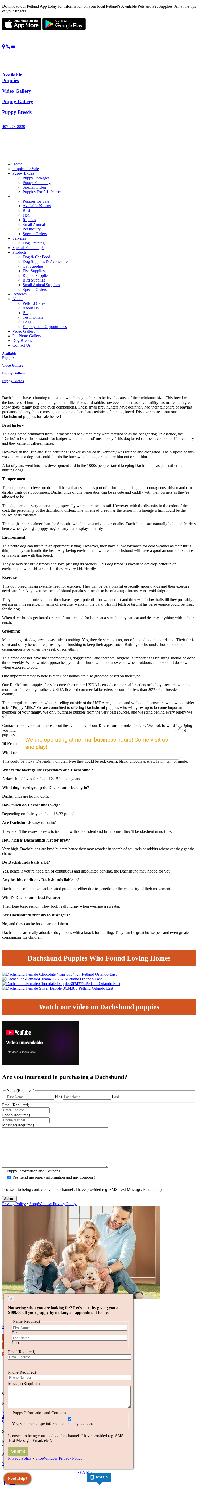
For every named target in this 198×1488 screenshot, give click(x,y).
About (17, 299)
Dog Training (34, 243)
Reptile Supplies (36, 275)
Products (19, 252)
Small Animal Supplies (41, 285)
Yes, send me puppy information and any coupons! (53, 1177)
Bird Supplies (34, 280)
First (58, 1096)
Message (18, 1125)
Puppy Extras (23, 173)
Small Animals (34, 224)
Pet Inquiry (32, 229)
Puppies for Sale (25, 168)
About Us (31, 308)
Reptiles (29, 220)
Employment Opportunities (45, 326)
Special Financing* (28, 247)
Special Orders (35, 187)
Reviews (19, 294)
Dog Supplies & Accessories (46, 261)
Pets (15, 196)
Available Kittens (37, 206)
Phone (16, 1115)
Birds (27, 210)
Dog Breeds (22, 340)
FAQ (27, 322)
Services (19, 238)
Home (17, 164)
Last (115, 1096)
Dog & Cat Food (36, 257)
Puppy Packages (36, 178)
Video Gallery (23, 331)
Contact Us (21, 345)
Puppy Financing (37, 182)
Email (15, 1105)
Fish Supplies (34, 271)
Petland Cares (34, 303)
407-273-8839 (13, 126)
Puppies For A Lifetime (42, 192)
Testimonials (33, 317)
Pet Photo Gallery (26, 336)
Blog (27, 312)
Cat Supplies (33, 266)
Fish (26, 215)
